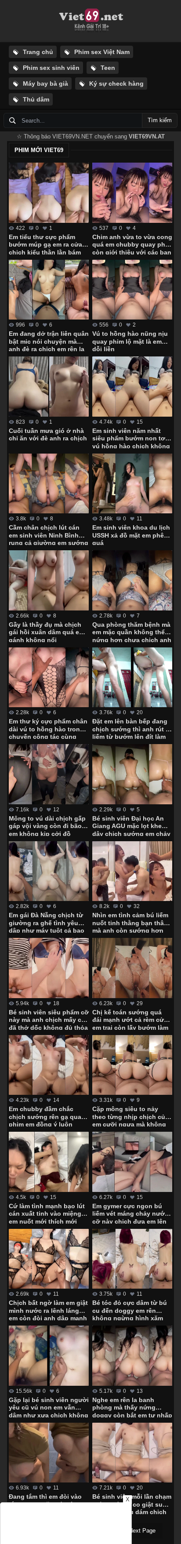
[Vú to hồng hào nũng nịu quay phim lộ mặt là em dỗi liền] (132, 290)
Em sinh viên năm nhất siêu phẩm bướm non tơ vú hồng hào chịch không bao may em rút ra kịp (131, 437)
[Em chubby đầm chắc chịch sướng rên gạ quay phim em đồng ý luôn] (49, 1065)
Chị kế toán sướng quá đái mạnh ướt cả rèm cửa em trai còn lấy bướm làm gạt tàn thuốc (130, 1019)
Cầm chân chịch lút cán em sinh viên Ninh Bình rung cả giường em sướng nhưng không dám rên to (48, 534)
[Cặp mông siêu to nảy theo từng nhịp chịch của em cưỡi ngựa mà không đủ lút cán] (132, 1065)
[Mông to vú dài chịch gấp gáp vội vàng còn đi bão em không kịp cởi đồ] (49, 774)
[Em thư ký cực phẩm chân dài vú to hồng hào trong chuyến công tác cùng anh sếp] (49, 677)
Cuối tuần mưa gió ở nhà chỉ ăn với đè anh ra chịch (48, 434)
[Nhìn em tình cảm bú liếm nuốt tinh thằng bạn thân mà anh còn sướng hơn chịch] (132, 871)
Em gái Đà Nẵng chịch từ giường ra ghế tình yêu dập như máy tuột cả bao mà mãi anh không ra (46, 922)
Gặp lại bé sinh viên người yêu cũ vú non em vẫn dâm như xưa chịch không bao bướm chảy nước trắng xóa (49, 1406)
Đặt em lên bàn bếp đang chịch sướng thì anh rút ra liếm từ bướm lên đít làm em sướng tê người (131, 728)
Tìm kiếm (160, 120)
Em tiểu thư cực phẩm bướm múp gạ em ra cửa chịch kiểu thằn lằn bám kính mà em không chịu (45, 243)
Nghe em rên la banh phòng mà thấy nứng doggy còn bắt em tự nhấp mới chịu (132, 1406)
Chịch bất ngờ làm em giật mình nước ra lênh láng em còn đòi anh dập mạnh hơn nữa (48, 1309)
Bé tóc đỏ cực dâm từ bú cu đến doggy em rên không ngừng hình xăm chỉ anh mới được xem (129, 1309)
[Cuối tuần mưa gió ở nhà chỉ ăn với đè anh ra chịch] (49, 386)
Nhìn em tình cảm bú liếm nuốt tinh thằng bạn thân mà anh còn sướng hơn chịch (130, 922)
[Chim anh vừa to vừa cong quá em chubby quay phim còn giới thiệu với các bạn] (132, 193)
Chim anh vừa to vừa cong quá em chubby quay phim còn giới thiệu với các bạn (132, 243)
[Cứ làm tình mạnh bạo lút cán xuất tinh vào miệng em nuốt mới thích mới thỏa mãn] (49, 1162)
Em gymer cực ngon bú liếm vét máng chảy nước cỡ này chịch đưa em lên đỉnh (130, 1213)
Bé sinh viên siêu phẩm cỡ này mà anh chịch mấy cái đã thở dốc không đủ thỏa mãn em (49, 1019)
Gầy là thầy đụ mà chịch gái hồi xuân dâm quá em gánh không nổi (46, 631)
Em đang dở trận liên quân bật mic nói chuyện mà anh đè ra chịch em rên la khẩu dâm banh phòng (49, 340)
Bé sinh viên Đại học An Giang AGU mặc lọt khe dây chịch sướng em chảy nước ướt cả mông (131, 825)
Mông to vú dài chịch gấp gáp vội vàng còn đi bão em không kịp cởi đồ (47, 825)
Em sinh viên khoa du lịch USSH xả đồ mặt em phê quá (131, 534)
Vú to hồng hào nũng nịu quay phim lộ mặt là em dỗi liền (130, 340)
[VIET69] (90, 21)
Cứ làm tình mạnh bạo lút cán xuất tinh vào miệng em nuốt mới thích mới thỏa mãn (47, 1213)
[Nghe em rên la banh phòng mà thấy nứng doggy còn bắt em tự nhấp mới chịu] (132, 1356)
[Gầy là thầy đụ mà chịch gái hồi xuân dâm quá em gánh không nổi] (49, 580)
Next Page (142, 1530)
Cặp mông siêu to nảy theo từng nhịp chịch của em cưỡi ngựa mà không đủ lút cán (130, 1115)
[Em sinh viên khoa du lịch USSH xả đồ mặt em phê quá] (132, 484)
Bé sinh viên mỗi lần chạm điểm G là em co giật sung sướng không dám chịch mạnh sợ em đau (131, 1503)
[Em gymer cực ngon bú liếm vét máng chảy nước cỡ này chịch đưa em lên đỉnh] (132, 1162)
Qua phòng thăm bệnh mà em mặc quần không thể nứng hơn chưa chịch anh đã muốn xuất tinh (131, 631)
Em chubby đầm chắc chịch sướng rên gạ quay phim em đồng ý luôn (47, 1115)
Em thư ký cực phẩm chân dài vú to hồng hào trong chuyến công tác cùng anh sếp (48, 728)
